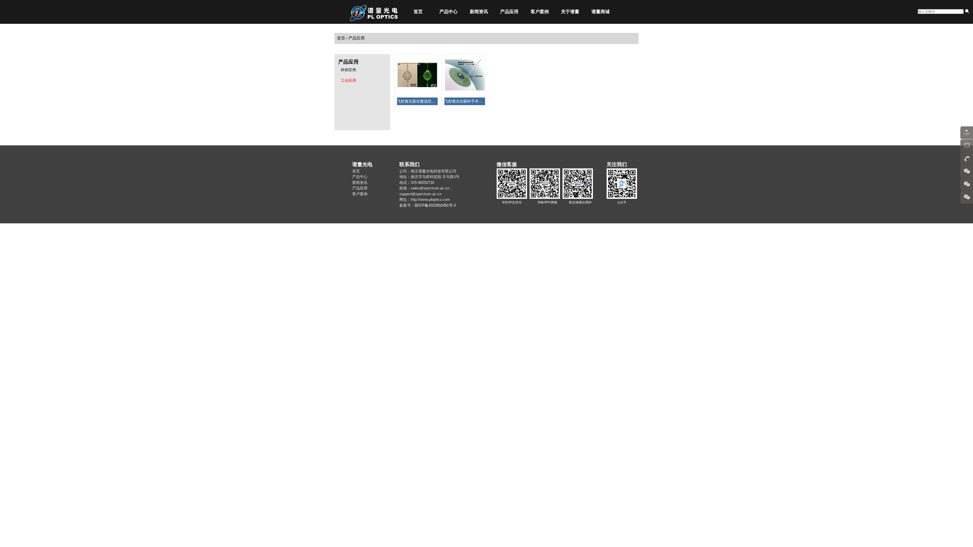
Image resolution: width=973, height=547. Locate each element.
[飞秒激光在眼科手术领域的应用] (465, 89)
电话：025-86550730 (416, 182)
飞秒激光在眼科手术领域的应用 (464, 101)
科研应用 (348, 70)
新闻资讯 (479, 11)
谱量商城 (600, 11)
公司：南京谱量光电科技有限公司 (427, 171)
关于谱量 (570, 11)
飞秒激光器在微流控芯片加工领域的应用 (417, 101)
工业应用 (348, 80)
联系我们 (409, 164)
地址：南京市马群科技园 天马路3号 (429, 176)
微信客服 (507, 164)
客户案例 (540, 11)
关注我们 (617, 164)
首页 (418, 11)
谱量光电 (362, 164)
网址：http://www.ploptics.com (424, 199)
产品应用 (509, 11)
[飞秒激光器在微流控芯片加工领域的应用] (417, 86)
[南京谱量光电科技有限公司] (382, 23)
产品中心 (448, 11)
